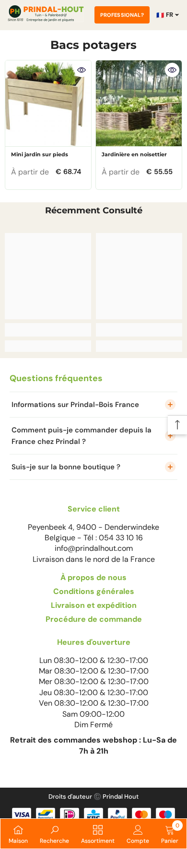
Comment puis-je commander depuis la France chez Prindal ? (82, 435)
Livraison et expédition (94, 605)
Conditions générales (93, 591)
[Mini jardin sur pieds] (48, 103)
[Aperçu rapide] (81, 70)
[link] (48, 330)
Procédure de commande (94, 619)
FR (164, 15)
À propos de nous (93, 577)
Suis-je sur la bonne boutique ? (66, 467)
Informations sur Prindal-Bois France (75, 404)
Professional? (122, 15)
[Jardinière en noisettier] (139, 103)
